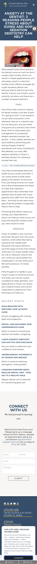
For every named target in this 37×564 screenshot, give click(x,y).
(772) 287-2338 (18, 444)
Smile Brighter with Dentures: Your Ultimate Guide (14, 309)
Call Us (10, 562)
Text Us (29, 562)
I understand (18, 558)
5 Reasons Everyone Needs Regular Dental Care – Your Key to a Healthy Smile (16, 373)
